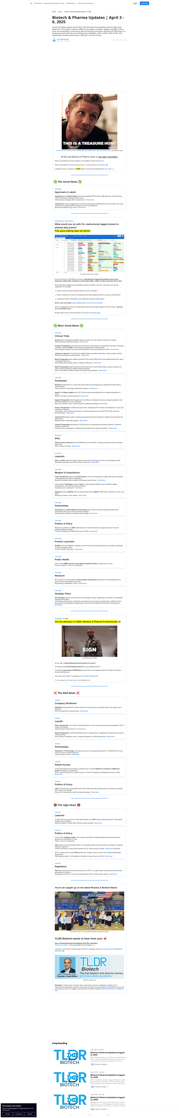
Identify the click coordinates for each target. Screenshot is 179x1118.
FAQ (101, 161)
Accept (7, 1114)
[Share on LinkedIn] (125, 40)
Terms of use (24, 1108)
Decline (29, 1114)
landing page (95, 313)
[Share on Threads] (121, 40)
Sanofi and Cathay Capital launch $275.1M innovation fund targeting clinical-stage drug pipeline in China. (83, 150)
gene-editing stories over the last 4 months (88, 303)
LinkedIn (102, 165)
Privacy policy (12, 1108)
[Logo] (31, 3)
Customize (18, 1114)
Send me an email (61, 945)
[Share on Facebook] (113, 40)
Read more (90, 200)
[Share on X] (117, 40)
